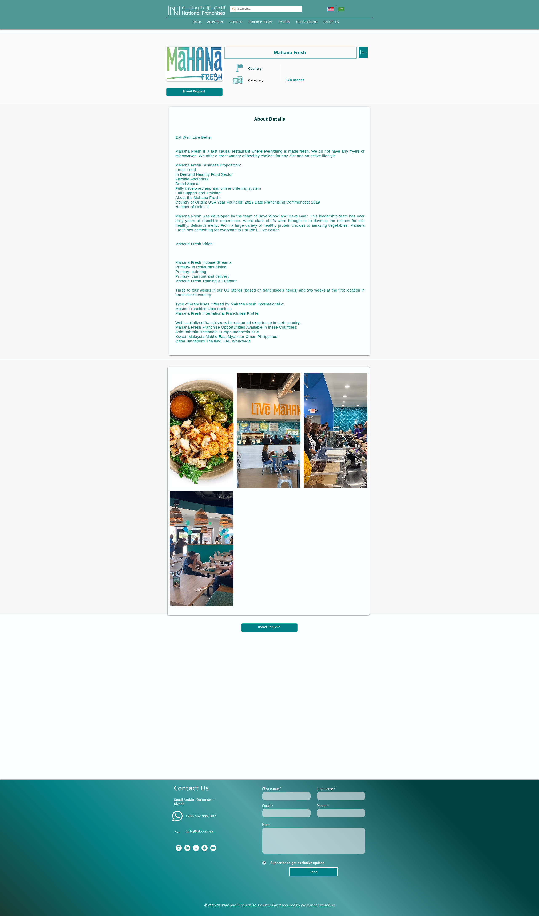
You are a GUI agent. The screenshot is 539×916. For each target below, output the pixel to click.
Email (266, 806)
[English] (330, 9)
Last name (325, 789)
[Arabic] (341, 9)
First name (270, 789)
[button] (284, 22)
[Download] (363, 52)
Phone (321, 806)
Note (266, 824)
